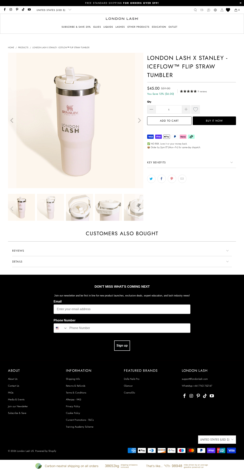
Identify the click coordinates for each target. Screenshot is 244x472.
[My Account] (222, 10)
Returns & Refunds (75, 386)
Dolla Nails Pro (131, 379)
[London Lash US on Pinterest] (16, 10)
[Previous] (12, 120)
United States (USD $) (51, 10)
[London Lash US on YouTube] (29, 10)
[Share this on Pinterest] (172, 179)
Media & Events (16, 399)
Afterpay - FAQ (73, 399)
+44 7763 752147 (202, 386)
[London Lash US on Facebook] (4, 10)
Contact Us (13, 386)
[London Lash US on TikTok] (23, 10)
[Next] (139, 120)
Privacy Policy (73, 406)
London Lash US (25, 451)
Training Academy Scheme (79, 427)
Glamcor (128, 386)
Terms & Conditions (76, 392)
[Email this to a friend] (182, 179)
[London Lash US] (122, 19)
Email (58, 301)
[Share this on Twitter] (151, 179)
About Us (12, 379)
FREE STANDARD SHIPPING (122, 3)
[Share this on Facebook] (161, 179)
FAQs (10, 392)
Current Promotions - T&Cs (80, 420)
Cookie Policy (73, 413)
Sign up (122, 345)
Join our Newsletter (18, 406)
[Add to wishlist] (195, 109)
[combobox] (60, 328)
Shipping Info (73, 379)
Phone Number (64, 320)
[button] (97, 27)
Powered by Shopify (45, 451)
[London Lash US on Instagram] (10, 10)
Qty (149, 102)
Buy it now (214, 121)
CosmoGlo (129, 392)
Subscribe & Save (17, 413)
